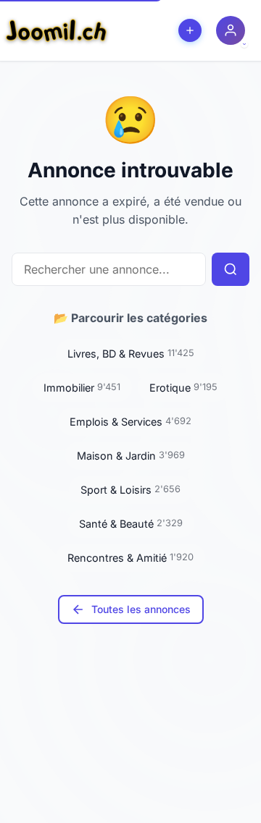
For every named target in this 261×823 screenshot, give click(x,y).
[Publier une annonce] (190, 30)
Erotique (183, 387)
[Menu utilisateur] (230, 30)
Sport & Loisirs (130, 490)
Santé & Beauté (131, 524)
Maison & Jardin (131, 456)
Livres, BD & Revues (130, 353)
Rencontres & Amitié (130, 558)
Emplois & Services (130, 421)
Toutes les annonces (141, 609)
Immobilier (82, 387)
